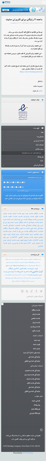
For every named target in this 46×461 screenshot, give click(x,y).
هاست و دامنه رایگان (36, 231)
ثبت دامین (37, 271)
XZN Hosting (28, 453)
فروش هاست (7, 275)
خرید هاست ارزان (14, 240)
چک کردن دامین (10, 265)
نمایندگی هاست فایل (33, 383)
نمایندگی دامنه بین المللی (32, 361)
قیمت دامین (34, 269)
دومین (31, 265)
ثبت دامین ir (22, 278)
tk (24, 183)
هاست (20, 217)
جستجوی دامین (17, 259)
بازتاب (40, 91)
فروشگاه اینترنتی (34, 413)
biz (22, 187)
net (15, 183)
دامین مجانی (8, 262)
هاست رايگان (38, 259)
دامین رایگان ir (16, 278)
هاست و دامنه (20, 281)
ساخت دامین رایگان (35, 262)
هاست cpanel (38, 240)
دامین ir (20, 269)
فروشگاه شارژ (35, 409)
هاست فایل (39, 217)
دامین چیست (7, 272)
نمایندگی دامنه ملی (37, 228)
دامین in (27, 278)
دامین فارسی (16, 275)
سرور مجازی (38, 234)
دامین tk (12, 275)
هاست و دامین (27, 265)
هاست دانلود (12, 217)
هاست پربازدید (29, 217)
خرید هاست (7, 231)
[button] (44, 3)
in (6, 187)
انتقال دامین (28, 262)
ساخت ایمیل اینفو (26, 240)
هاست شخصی (35, 319)
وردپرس (28, 259)
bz (14, 187)
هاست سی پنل (9, 237)
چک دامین (23, 262)
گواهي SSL (18, 237)
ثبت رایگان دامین (36, 265)
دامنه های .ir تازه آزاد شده (31, 353)
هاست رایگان (38, 214)
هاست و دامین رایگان (22, 228)
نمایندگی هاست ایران (33, 379)
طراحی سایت (36, 401)
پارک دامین (14, 262)
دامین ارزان (39, 275)
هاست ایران (8, 214)
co (10, 187)
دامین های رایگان (9, 278)
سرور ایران (15, 234)
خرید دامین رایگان (9, 259)
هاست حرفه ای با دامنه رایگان (29, 223)
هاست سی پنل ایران (21, 220)
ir (5, 183)
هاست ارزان (17, 214)
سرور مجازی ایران (27, 234)
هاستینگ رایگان (9, 228)
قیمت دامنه (36, 345)
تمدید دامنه (14, 223)
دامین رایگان (13, 269)
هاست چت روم (27, 214)
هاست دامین (26, 275)
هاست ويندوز (28, 237)
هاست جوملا (32, 220)
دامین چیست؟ (31, 281)
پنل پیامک (36, 226)
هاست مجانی (14, 281)
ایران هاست (32, 275)
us (18, 187)
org (20, 183)
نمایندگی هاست (9, 226)
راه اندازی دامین (37, 278)
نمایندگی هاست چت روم (32, 375)
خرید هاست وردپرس (19, 243)
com (10, 183)
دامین (27, 281)
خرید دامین (23, 272)
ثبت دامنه (10, 220)
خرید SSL (31, 243)
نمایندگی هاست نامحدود (23, 226)
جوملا (24, 281)
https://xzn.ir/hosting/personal (31, 72)
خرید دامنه (19, 262)
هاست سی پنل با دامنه (20, 231)
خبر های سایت (13, 23)
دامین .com (31, 278)
